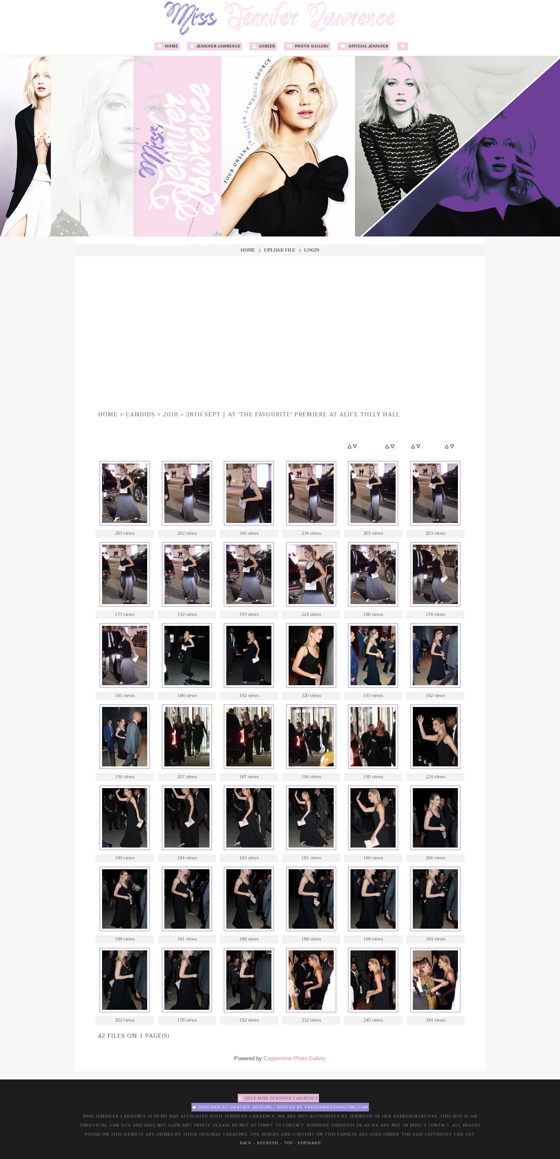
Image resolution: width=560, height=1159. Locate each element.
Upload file (279, 250)
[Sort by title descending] (355, 447)
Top (288, 1142)
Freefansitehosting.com (336, 1107)
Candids (140, 414)
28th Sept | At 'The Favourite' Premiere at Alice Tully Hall (293, 414)
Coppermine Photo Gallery (295, 1058)
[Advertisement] (280, 332)
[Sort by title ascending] (349, 447)
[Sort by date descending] (418, 447)
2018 (170, 414)
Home (171, 46)
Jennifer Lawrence (217, 46)
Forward (309, 1142)
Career (266, 46)
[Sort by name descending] (392, 447)
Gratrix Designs (251, 1107)
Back (246, 1142)
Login (311, 250)
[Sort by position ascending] (446, 447)
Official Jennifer (367, 46)
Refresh (267, 1142)
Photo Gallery (311, 46)
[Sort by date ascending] (413, 447)
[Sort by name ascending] (387, 447)
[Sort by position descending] (452, 447)
